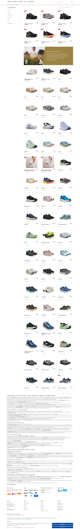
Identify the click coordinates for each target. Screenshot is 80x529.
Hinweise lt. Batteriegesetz (44, 510)
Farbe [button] (9, 19)
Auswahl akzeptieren (63, 525)
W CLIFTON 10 (43, 297)
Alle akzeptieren (62, 523)
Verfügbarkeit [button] (10, 23)
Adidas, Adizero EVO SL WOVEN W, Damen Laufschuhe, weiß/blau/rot (46, 170)
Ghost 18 (25, 133)
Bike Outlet (20, 1)
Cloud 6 (59, 79)
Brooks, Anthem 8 (27, 206)
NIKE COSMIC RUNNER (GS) (62, 224)
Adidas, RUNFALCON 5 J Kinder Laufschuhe (46, 334)
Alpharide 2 (60, 133)
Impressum (18, 513)
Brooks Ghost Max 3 (27, 333)
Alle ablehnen (62, 527)
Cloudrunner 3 (43, 115)
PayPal (21, 527)
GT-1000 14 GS (26, 297)
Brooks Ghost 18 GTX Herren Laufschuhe (62, 24)
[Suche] (72, 2)
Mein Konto (42, 508)
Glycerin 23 (60, 333)
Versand (42, 504)
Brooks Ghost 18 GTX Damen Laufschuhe (28, 24)
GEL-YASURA (26, 188)
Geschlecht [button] (10, 17)
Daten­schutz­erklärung (10, 525)
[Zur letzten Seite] (72, 393)
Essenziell (9, 527)
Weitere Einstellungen (31, 527)
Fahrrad (9, 1)
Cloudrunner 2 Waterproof (45, 224)
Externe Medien (15, 527)
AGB (14, 513)
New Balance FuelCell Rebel (45, 242)
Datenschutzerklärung (10, 513)
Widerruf (42, 509)
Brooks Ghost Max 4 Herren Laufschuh (62, 42)
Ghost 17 (25, 242)
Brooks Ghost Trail (61, 351)
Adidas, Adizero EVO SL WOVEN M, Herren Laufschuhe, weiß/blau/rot (29, 170)
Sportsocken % (31, 1)
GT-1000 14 (43, 206)
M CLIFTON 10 (43, 315)
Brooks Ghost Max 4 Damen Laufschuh (45, 42)
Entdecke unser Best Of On (51, 59)
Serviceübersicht (26, 509)
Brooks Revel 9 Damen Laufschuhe (27, 42)
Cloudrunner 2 (60, 115)
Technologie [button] (10, 15)
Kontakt (25, 508)
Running (13, 4)
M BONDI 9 (59, 206)
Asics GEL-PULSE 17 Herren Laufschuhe (45, 79)
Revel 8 (42, 351)
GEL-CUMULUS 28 (61, 297)
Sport (25, 1)
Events (25, 505)
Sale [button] (8, 21)
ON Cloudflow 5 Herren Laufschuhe (44, 24)
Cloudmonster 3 (60, 188)
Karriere (25, 504)
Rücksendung (43, 505)
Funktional (25, 527)
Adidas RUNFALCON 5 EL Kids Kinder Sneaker (28, 352)
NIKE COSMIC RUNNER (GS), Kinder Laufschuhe (28, 79)
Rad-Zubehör (14, 1)
